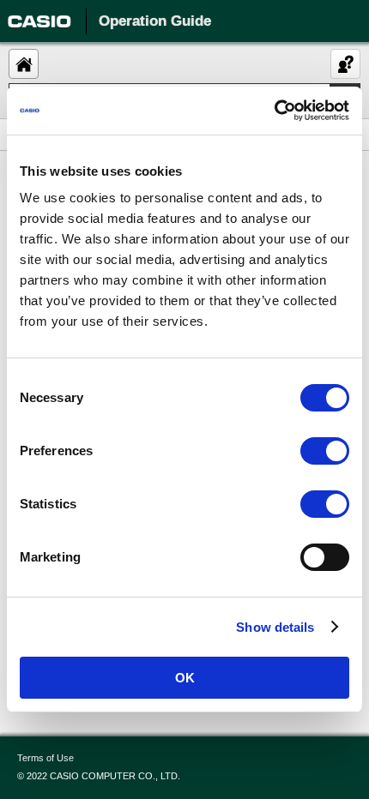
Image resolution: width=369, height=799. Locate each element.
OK (185, 677)
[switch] (324, 451)
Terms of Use (45, 758)
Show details (275, 627)
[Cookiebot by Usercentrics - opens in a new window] (274, 110)
